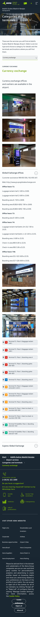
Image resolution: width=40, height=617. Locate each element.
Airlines (22, 537)
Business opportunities (9, 542)
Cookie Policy (14, 596)
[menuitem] (20, 24)
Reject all (19, 606)
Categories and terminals (12, 463)
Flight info (5, 528)
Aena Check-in (25, 553)
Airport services (12, 460)
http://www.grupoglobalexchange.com (21, 182)
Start (4, 457)
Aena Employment (8, 558)
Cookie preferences (19, 601)
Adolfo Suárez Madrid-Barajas (22, 457)
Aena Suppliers (7, 553)
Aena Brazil (6, 548)
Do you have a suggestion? (13, 483)
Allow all (20, 610)
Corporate (5, 537)
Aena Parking (24, 558)
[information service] (20, 474)
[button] (37, 3)
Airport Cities (24, 542)
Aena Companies (25, 548)
